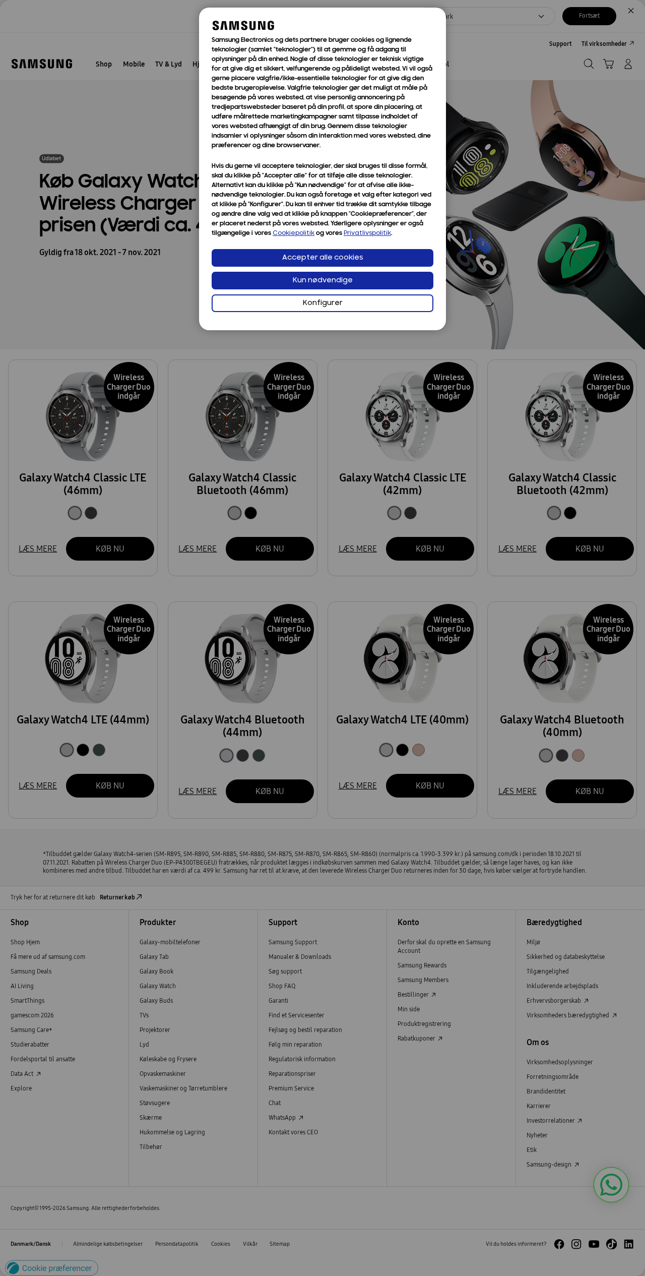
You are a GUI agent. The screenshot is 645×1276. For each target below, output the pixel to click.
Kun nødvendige (323, 280)
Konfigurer (323, 303)
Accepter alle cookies (322, 258)
